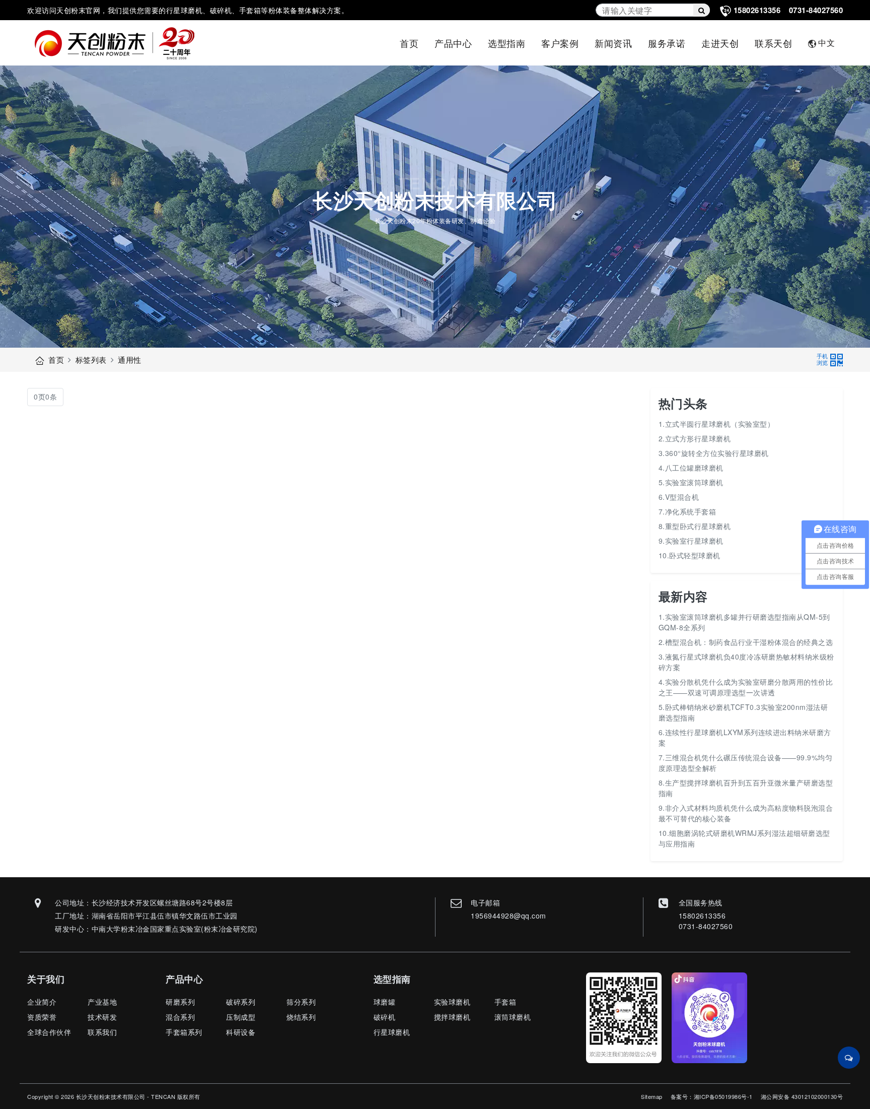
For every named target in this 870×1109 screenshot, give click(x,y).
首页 (409, 42)
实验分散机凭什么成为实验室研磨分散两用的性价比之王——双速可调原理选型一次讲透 (746, 687)
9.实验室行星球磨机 (691, 541)
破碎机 (385, 1017)
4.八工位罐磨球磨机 (691, 468)
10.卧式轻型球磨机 (689, 555)
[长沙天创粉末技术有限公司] (119, 43)
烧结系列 (301, 1017)
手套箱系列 (184, 1032)
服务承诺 (666, 42)
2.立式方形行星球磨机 (695, 438)
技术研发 (102, 1017)
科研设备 (240, 1032)
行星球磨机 (392, 1032)
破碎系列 (240, 1002)
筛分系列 (301, 1002)
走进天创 (720, 42)
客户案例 (559, 42)
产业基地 (102, 1002)
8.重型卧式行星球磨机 (695, 526)
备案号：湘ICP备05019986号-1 (712, 1096)
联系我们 (102, 1032)
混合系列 (180, 1017)
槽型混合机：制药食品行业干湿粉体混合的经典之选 (749, 642)
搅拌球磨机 (452, 1017)
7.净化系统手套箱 (687, 511)
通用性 (129, 359)
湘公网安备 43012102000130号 (802, 1096)
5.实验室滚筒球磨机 (691, 482)
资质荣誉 (41, 1017)
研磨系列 (180, 1002)
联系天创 (773, 42)
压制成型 (240, 1017)
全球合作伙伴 (49, 1032)
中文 (826, 42)
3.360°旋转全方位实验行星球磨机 (714, 453)
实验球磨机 (452, 1002)
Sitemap (652, 1096)
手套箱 (505, 1002)
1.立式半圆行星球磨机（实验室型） (717, 424)
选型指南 (506, 42)
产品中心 (453, 42)
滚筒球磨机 (512, 1017)
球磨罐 (385, 1002)
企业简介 (41, 1002)
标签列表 (91, 359)
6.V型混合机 (679, 497)
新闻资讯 (613, 42)
